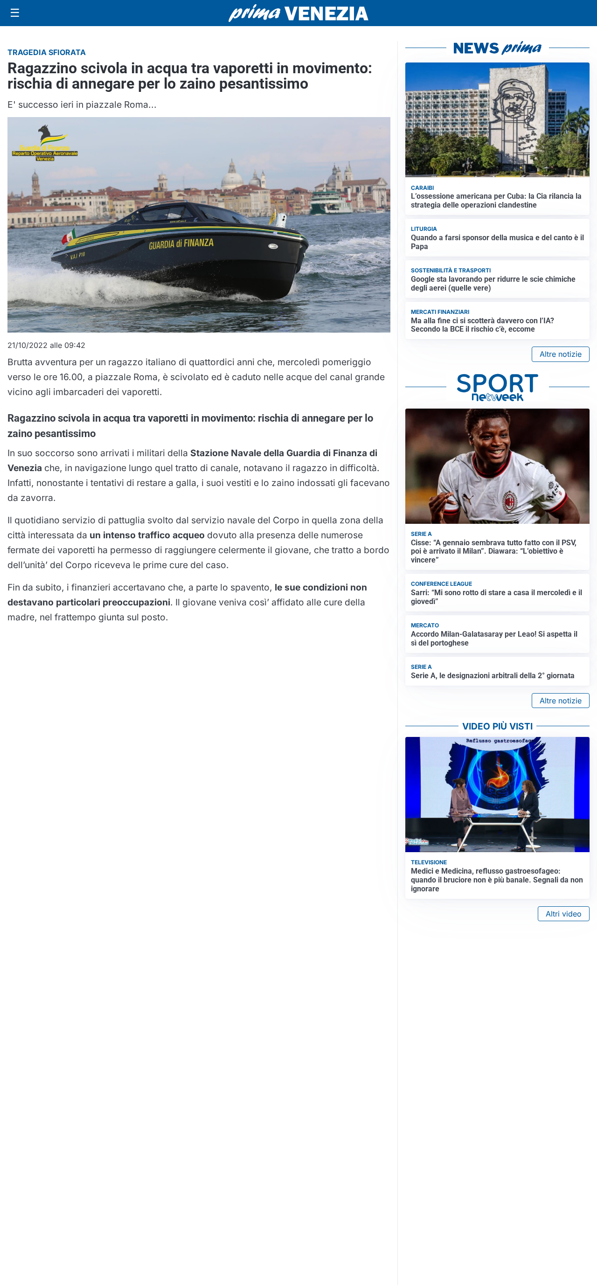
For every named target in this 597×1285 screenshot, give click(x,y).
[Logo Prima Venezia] (298, 13)
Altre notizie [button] (561, 354)
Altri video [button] (564, 913)
